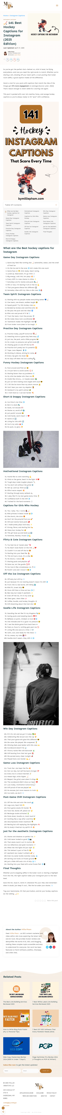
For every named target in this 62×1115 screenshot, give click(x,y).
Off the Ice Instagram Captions (31, 227)
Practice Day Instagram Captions (13, 229)
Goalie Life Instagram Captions (31, 232)
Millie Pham (26, 929)
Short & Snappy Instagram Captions (12, 240)
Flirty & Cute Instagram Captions (31, 222)
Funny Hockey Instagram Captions (12, 234)
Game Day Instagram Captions (12, 219)
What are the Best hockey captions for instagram (13, 213)
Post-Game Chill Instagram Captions (49, 222)
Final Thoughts (47, 232)
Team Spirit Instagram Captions (13, 224)
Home (5, 16)
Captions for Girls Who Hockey (31, 217)
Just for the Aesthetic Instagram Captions (49, 227)
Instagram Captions (17, 16)
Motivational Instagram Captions (31, 212)
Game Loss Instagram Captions (50, 217)
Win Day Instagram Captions (49, 212)
